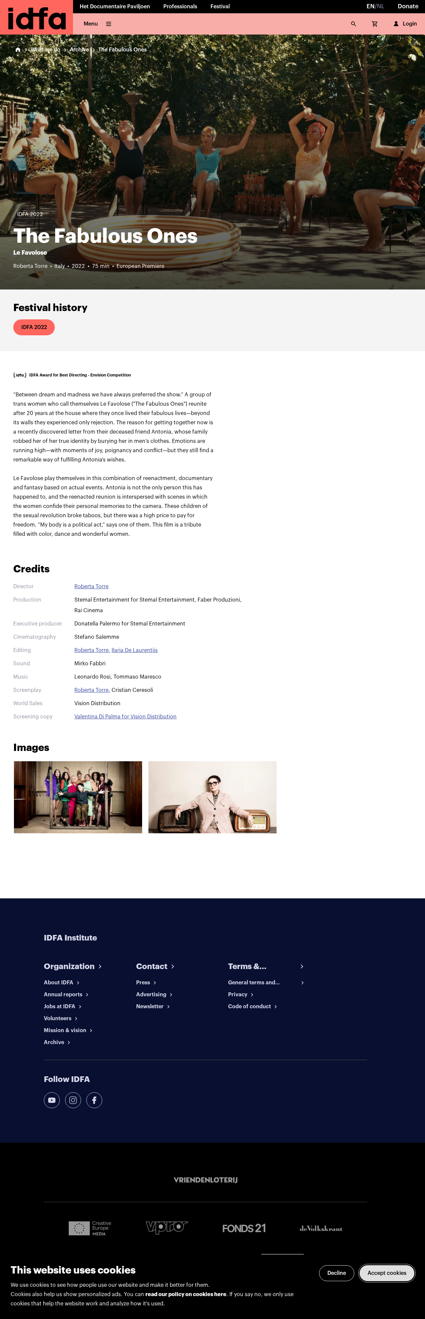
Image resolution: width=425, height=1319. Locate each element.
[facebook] (94, 1100)
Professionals (180, 6)
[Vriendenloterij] (205, 1180)
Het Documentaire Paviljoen (115, 6)
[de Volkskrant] (321, 1228)
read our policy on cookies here (185, 1294)
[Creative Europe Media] (90, 1228)
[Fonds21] (244, 1228)
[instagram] (73, 1100)
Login (410, 24)
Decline (336, 1273)
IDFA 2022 (34, 327)
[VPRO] (167, 1227)
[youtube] (52, 1100)
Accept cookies (387, 1273)
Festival (220, 6)
